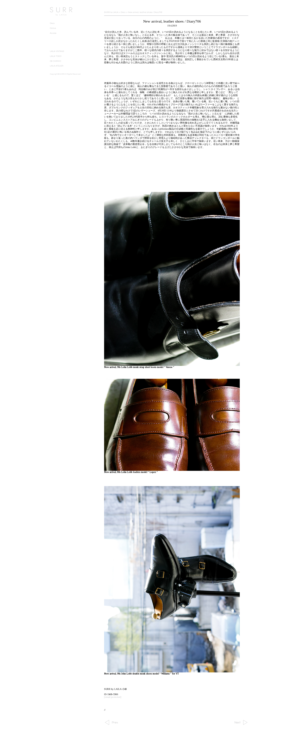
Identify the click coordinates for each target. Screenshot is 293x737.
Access (53, 33)
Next (237, 722)
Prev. (115, 722)
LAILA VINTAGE (57, 51)
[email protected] (112, 697)
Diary (52, 23)
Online (53, 28)
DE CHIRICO (55, 61)
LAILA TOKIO (55, 56)
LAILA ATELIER (56, 66)
